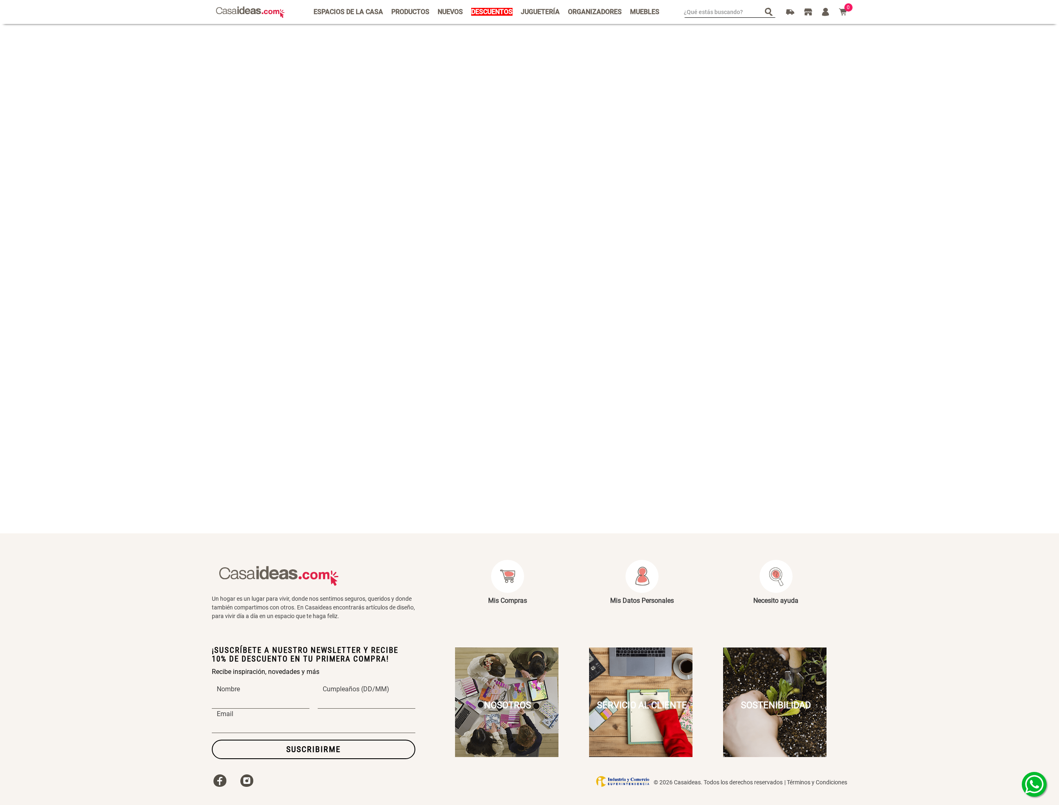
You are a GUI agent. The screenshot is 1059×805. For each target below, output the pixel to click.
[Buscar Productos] (770, 11)
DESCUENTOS (492, 12)
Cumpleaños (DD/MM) (356, 689)
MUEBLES (644, 12)
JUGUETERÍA (540, 12)
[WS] (1034, 784)
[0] (843, 12)
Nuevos (450, 12)
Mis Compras (507, 600)
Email (225, 714)
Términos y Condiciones (817, 782)
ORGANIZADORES (595, 12)
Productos (410, 12)
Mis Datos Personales (642, 600)
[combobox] (730, 12)
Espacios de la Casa (348, 12)
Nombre (228, 689)
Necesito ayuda (775, 600)
